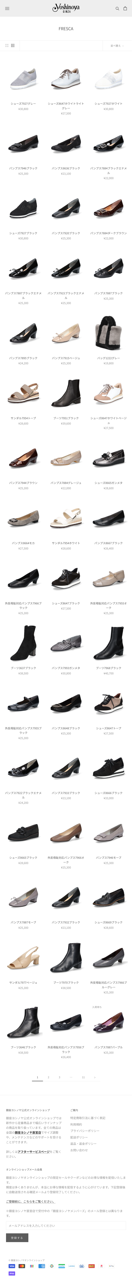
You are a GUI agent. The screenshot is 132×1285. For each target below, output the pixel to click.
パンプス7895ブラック (23, 358)
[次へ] (95, 1077)
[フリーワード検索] (117, 8)
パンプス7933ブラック (66, 793)
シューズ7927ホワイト (109, 103)
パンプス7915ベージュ (66, 358)
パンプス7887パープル (109, 1047)
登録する (17, 1238)
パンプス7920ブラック (66, 233)
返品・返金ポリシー (83, 1143)
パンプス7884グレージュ (66, 483)
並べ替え (116, 45)
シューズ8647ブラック (66, 603)
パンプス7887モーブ (23, 922)
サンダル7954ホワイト (66, 543)
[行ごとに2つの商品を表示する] (6, 45)
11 (83, 1077)
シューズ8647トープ (108, 728)
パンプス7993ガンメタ (66, 668)
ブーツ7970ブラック (66, 982)
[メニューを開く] (7, 8)
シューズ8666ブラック (109, 793)
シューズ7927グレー (23, 103)
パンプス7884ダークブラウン (108, 233)
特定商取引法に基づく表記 (87, 1118)
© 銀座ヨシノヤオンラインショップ (27, 1260)
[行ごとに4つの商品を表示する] (12, 45)
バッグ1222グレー (108, 358)
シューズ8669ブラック (109, 922)
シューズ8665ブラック (23, 857)
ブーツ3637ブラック (23, 668)
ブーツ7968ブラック (108, 668)
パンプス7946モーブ (108, 857)
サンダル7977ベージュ (23, 982)
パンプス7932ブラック (66, 922)
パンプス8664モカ (23, 543)
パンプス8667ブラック (108, 543)
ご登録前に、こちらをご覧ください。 (31, 1201)
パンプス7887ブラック (108, 293)
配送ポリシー (79, 1137)
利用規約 (76, 1124)
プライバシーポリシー (85, 1130)
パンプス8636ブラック (66, 168)
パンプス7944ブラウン (23, 483)
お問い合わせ (79, 1150)
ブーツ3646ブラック (23, 1047)
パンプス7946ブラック (23, 168)
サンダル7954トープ (23, 418)
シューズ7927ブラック (23, 233)
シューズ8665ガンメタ (109, 483)
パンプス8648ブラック (66, 728)
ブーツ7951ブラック (66, 418)
